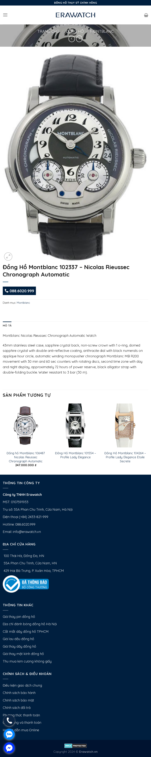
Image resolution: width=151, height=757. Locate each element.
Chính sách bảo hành (19, 693)
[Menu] (5, 15)
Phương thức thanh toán (21, 715)
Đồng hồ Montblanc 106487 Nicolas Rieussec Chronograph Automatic (26, 457)
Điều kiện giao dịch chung (22, 685)
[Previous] (3, 438)
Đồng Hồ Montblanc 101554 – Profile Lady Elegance (75, 455)
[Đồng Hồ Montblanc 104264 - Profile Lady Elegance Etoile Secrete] (125, 426)
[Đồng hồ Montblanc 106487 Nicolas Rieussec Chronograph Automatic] (26, 426)
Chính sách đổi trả (17, 708)
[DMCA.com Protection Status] (75, 745)
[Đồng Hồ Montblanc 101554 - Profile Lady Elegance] (75, 426)
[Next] (148, 438)
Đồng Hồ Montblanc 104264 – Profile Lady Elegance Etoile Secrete (125, 457)
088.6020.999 (21, 290)
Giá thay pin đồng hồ (19, 617)
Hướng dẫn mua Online (21, 730)
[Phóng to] (8, 256)
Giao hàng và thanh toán (22, 722)
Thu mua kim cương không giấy (27, 661)
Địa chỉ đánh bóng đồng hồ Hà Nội (30, 624)
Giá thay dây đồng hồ (19, 646)
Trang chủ (48, 31)
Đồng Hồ (75, 31)
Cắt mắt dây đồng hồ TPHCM (26, 631)
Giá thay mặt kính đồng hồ (23, 654)
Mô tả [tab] (7, 325)
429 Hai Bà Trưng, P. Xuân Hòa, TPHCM (33, 571)
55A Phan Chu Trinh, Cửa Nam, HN (30, 563)
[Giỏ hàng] (146, 15)
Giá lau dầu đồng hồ (18, 639)
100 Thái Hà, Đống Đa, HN (23, 556)
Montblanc (102, 31)
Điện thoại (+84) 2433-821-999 (25, 517)
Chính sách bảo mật (18, 700)
